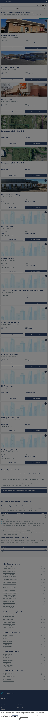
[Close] (46, 712)
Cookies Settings (23, 718)
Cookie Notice (15, 716)
